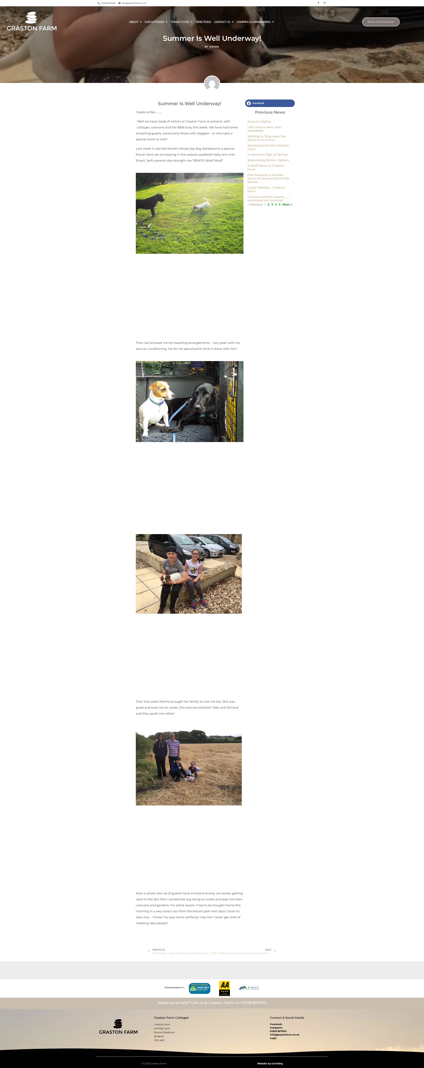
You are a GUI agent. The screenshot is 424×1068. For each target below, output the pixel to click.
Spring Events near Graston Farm (268, 147)
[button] (270, 103)
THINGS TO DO (180, 22)
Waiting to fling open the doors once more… (266, 138)
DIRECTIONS (203, 22)
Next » (287, 204)
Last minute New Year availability (264, 129)
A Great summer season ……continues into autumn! (268, 198)
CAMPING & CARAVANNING (254, 22)
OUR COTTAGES (154, 22)
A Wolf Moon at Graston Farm (265, 167)
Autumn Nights (259, 121)
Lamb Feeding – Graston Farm (266, 189)
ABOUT (133, 22)
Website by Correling (270, 1063)
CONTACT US (222, 22)
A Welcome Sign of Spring (267, 154)
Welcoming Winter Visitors (268, 160)
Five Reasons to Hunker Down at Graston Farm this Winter (268, 178)
